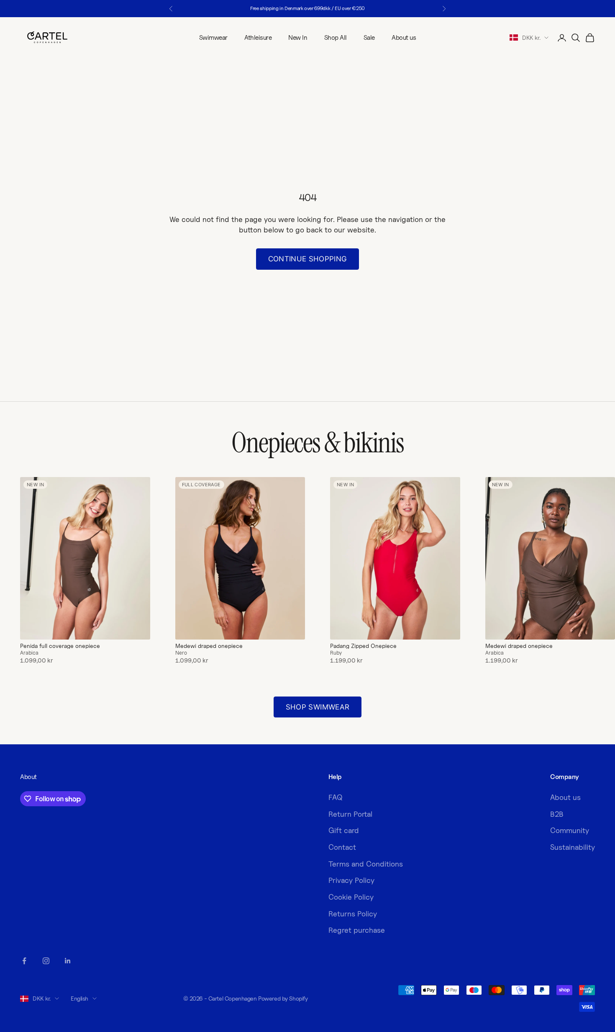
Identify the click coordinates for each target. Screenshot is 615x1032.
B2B (557, 814)
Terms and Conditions (365, 863)
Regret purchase (356, 930)
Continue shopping (307, 259)
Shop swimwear (317, 707)
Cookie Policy (351, 897)
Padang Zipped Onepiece (363, 646)
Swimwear (213, 37)
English (79, 998)
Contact (342, 847)
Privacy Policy (351, 880)
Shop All (335, 37)
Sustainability (572, 847)
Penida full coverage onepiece (60, 646)
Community (569, 830)
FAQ (335, 797)
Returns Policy (352, 913)
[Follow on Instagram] (46, 961)
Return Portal (350, 814)
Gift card (343, 830)
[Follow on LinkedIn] (68, 961)
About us (404, 37)
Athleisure (258, 37)
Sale (369, 37)
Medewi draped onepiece (209, 646)
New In (297, 37)
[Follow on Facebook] (24, 961)
